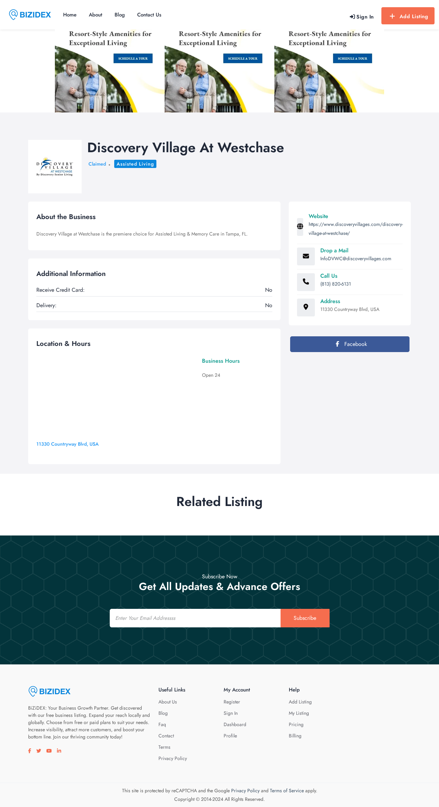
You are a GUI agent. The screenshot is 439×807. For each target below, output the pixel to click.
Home (69, 15)
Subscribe (305, 618)
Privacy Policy (172, 758)
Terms (164, 747)
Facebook (355, 344)
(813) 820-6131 (335, 283)
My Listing (299, 713)
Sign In (231, 713)
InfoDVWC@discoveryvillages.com (355, 258)
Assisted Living (135, 163)
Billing (295, 735)
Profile (230, 735)
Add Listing (414, 16)
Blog (120, 15)
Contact (166, 735)
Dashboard (235, 724)
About (95, 15)
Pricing (296, 724)
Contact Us (149, 15)
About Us (167, 701)
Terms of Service (287, 790)
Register (232, 701)
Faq (162, 724)
